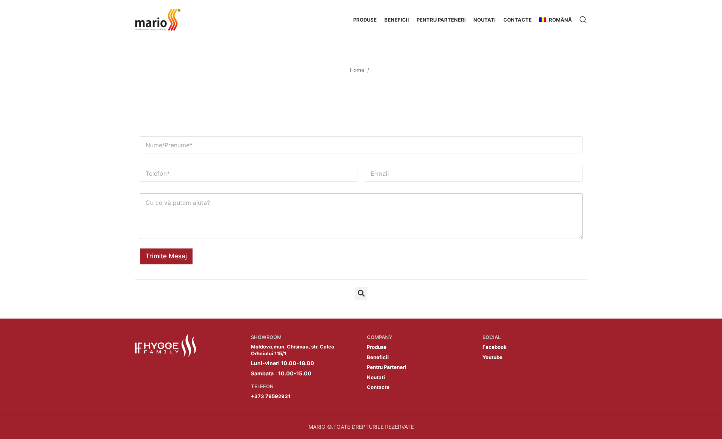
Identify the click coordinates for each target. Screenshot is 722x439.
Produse (377, 347)
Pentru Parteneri (386, 367)
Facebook (494, 347)
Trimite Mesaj (166, 256)
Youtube (492, 357)
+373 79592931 (270, 396)
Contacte (378, 387)
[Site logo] (158, 19)
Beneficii (378, 357)
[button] (361, 293)
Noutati (376, 377)
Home (357, 70)
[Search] (583, 19)
